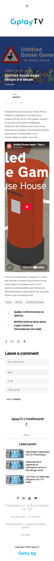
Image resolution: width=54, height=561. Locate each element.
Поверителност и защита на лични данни (25, 526)
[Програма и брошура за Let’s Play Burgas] (15, 453)
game (8, 302)
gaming (19, 302)
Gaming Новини (14, 70)
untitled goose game (34, 302)
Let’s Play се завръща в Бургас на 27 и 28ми (37, 479)
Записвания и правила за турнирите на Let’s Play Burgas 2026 (36, 466)
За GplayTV (34, 516)
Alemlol (16, 97)
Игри (29, 70)
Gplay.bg (25, 534)
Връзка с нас (18, 516)
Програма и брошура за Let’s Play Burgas (37, 453)
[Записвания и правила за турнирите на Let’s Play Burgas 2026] (15, 464)
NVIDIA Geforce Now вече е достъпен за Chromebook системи (30, 325)
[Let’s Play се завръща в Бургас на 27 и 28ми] (15, 479)
